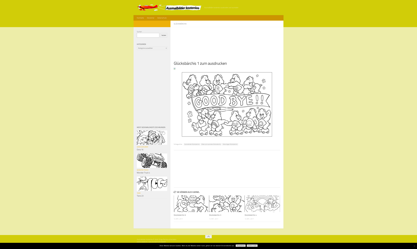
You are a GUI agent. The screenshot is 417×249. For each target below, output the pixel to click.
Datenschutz (162, 18)
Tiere (139, 193)
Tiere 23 (140, 196)
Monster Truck (142, 170)
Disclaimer (150, 18)
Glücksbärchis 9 (180, 215)
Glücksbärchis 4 (251, 215)
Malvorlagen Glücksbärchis (230, 144)
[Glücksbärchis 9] (191, 203)
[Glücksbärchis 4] (262, 203)
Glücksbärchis (180, 24)
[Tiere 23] (152, 184)
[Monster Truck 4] (152, 161)
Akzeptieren (241, 246)
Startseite (140, 18)
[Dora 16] (152, 137)
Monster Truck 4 (143, 173)
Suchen (139, 32)
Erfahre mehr (252, 246)
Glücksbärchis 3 (215, 215)
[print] (174, 68)
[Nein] (414, 246)
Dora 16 (140, 149)
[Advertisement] (226, 42)
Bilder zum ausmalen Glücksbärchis (211, 144)
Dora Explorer (142, 147)
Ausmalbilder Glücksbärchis (192, 144)
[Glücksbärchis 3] (226, 203)
